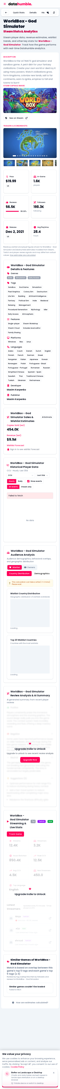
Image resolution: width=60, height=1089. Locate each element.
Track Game (15, 834)
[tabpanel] (30, 629)
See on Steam (16, 118)
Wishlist (16, 567)
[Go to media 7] (28, 155)
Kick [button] (50, 821)
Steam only (26, 487)
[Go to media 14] (44, 155)
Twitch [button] (42, 821)
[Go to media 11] (37, 155)
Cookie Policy (17, 1067)
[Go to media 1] (14, 155)
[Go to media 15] (46, 155)
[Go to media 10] (35, 155)
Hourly (12, 481)
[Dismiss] (53, 1072)
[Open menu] (4, 4)
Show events (36, 481)
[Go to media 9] (33, 155)
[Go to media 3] (20, 155)
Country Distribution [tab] (19, 573)
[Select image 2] (22, 163)
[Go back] (6, 12)
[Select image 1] (9, 163)
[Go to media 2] (17, 155)
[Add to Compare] (54, 12)
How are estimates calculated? (32, 1002)
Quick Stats (19, 12)
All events (13, 487)
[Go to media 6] (26, 155)
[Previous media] (6, 143)
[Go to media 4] (22, 155)
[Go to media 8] (31, 155)
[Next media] (53, 143)
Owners (31, 567)
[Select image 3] (35, 163)
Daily (20, 481)
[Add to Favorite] (48, 12)
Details (33, 12)
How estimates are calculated (23, 255)
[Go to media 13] (42, 155)
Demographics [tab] (42, 573)
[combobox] (21, 475)
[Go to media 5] (24, 155)
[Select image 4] (48, 163)
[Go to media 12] (40, 155)
